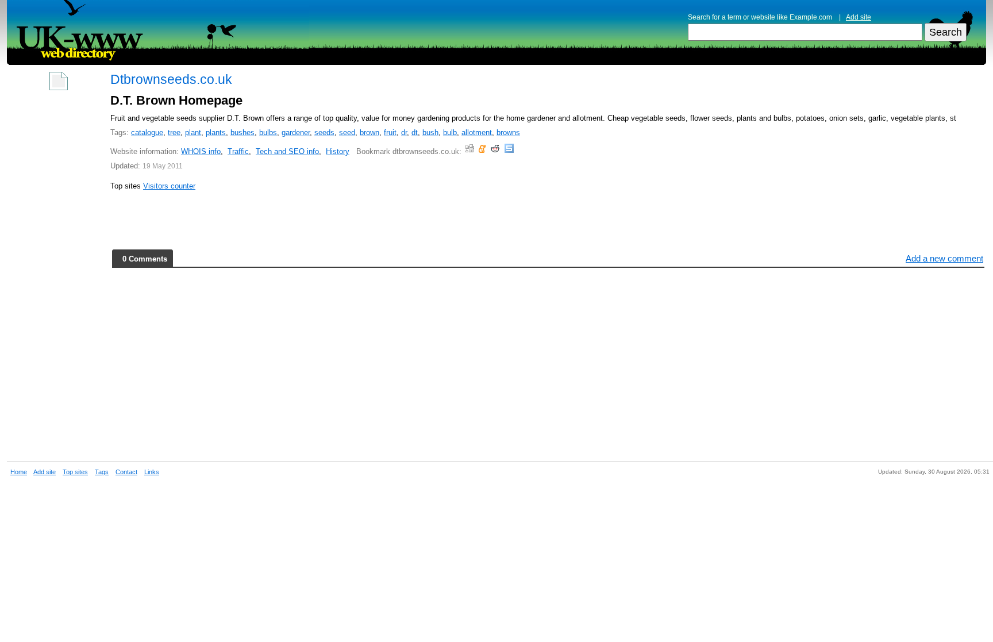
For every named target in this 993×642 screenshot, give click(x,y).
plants (216, 132)
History (337, 151)
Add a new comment (944, 258)
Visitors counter (169, 186)
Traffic (238, 151)
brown (369, 132)
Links (151, 471)
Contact (126, 471)
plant (193, 132)
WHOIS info (201, 151)
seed (347, 132)
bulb (450, 132)
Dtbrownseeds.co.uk (171, 79)
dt (414, 132)
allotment (476, 132)
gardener (296, 132)
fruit (390, 132)
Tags (102, 471)
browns (508, 132)
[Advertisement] (59, 271)
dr (404, 132)
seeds (324, 132)
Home (18, 471)
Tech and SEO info (287, 151)
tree (174, 132)
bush (430, 132)
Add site (858, 17)
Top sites (75, 471)
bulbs (268, 132)
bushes (242, 132)
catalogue (147, 132)
